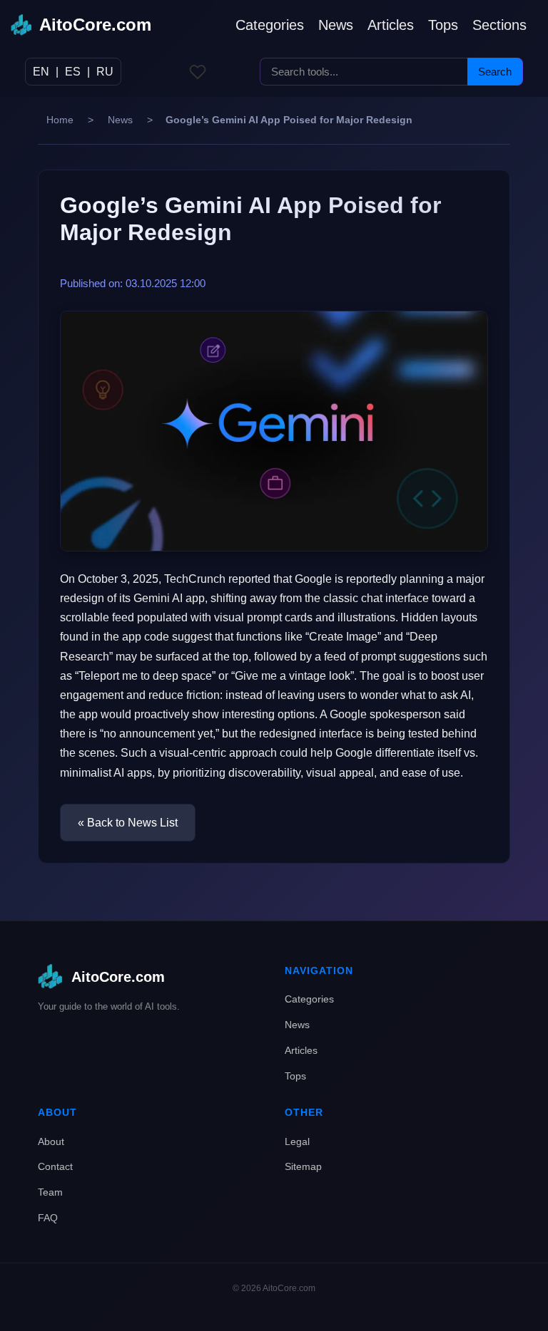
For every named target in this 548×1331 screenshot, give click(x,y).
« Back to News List (128, 823)
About (51, 1141)
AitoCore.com (95, 24)
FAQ (48, 1217)
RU (104, 72)
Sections (499, 25)
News (335, 25)
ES (73, 72)
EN (41, 72)
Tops (443, 25)
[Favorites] (197, 72)
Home (59, 119)
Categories (269, 25)
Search (495, 72)
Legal (297, 1141)
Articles (390, 25)
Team (50, 1192)
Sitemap (303, 1166)
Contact (55, 1166)
